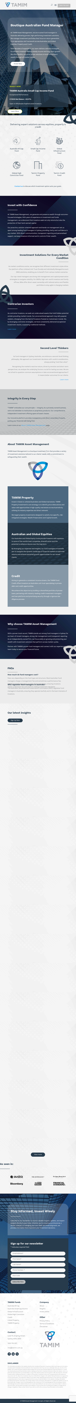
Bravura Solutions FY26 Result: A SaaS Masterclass (32, 1130)
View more (38, 1154)
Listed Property (13, 1320)
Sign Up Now (15, 720)
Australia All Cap (13, 1306)
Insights (42, 1309)
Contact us (19, 186)
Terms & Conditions (47, 1324)
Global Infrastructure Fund (59, 151)
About (42, 1306)
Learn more (12, 329)
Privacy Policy (45, 1321)
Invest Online (44, 1312)
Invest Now (18, 64)
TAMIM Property (13, 1323)
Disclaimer (44, 1326)
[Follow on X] (17, 1354)
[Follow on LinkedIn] (13, 1354)
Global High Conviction (16, 1314)
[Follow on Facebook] (9, 1354)
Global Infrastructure (15, 1312)
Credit (10, 1317)
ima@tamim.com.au (15, 1348)
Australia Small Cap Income (18, 1309)
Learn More (15, 111)
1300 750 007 (64, 5)
